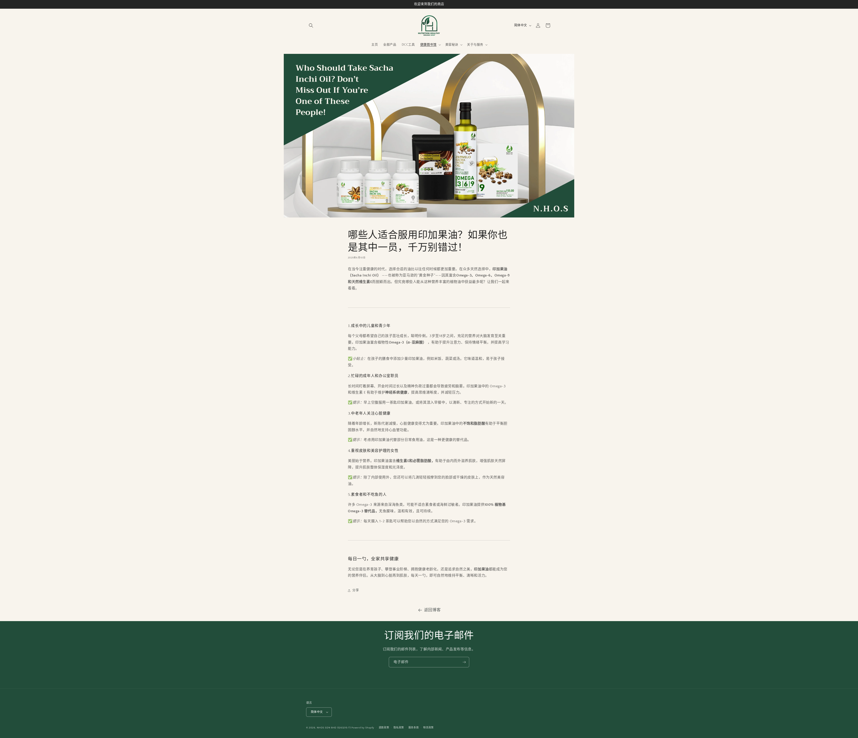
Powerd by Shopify (362, 727)
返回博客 (432, 610)
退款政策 (384, 727)
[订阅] (464, 662)
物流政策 (428, 727)
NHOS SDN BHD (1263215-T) (334, 727)
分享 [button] (355, 590)
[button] (311, 25)
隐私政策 (398, 727)
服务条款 (413, 727)
